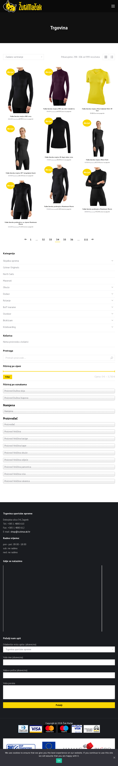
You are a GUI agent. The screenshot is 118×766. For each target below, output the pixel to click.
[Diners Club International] (23, 732)
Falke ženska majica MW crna (20, 116)
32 (43, 239)
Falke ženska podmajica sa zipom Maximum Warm (21, 223)
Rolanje (7, 300)
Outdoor (7, 313)
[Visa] (36, 732)
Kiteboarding (9, 327)
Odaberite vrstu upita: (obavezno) (19, 644)
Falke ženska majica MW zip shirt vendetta (59, 109)
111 (86, 239)
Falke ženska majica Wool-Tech (97, 160)
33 (50, 239)
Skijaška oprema (11, 260)
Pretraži (111, 358)
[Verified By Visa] (77, 732)
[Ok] (114, 757)
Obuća (6, 287)
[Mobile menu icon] (113, 6)
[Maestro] (64, 732)
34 (57, 239)
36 (71, 239)
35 (64, 239)
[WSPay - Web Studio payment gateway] (92, 732)
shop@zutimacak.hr (20, 531)
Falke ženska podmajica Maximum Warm (59, 206)
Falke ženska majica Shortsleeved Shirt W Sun (97, 110)
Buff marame (9, 307)
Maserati (7, 280)
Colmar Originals (11, 267)
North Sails (8, 274)
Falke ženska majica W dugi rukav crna (59, 157)
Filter (7, 377)
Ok (59, 760)
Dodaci (6, 293)
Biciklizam (8, 320)
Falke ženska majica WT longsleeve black (20, 173)
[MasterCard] (50, 732)
